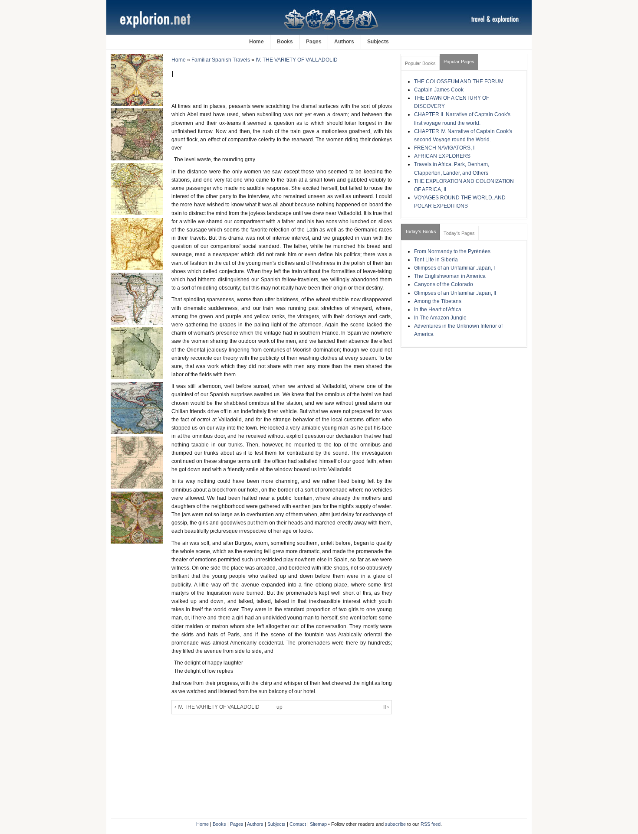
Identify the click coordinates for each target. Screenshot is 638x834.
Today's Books (420, 231)
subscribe (395, 824)
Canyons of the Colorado (443, 284)
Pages (314, 42)
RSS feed (431, 824)
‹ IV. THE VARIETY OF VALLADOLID (217, 707)
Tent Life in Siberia (436, 260)
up (279, 707)
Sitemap (318, 824)
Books (285, 42)
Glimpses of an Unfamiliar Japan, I (454, 268)
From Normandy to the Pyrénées (452, 251)
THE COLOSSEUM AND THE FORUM (458, 81)
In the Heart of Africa (437, 309)
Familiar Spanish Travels (220, 60)
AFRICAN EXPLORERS (442, 156)
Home (256, 42)
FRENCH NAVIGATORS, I (444, 148)
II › (386, 707)
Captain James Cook (439, 90)
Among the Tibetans (437, 301)
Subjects (378, 42)
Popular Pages (459, 61)
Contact (297, 824)
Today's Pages (459, 233)
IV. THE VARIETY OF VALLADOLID (297, 60)
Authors (344, 42)
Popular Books (420, 63)
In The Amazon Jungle (440, 318)
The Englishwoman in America (450, 276)
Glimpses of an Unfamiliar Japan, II (455, 293)
